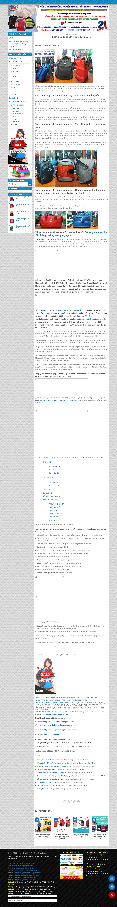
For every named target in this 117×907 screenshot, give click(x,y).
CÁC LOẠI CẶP (14, 81)
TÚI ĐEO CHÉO (15, 108)
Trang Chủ (11, 2)
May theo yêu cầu (30, 2)
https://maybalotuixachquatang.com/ (58, 725)
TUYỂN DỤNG (82, 2)
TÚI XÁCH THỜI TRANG (17, 101)
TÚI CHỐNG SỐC (16, 114)
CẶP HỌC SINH (15, 90)
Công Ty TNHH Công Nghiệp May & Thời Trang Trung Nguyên (67, 698)
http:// (58, 722)
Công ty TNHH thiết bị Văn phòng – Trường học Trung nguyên (56, 400)
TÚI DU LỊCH (13, 98)
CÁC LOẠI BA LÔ (14, 65)
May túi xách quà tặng (16, 49)
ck (92, 766)
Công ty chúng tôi (71, 331)
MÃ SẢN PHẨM (72, 2)
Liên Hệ (89, 2)
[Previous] (34, 830)
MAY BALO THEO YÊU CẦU (70, 310)
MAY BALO (46, 702)
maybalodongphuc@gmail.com (55, 714)
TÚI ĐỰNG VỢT (15, 116)
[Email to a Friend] (71, 801)
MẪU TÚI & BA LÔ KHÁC (17, 105)
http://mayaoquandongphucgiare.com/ (60, 730)
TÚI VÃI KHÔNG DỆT (17, 111)
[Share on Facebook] (64, 801)
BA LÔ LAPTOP (15, 71)
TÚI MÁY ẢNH (15, 119)
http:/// (57, 739)
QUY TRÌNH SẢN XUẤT (44, 2)
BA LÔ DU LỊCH (15, 68)
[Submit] (30, 184)
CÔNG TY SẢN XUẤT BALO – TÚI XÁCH (53, 700)
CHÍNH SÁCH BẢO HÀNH (59, 2)
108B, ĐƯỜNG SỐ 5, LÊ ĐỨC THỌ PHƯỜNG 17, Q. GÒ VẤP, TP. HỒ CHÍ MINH (75, 712)
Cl (90, 766)
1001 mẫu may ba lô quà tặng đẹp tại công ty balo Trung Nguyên (18, 44)
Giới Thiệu (19, 2)
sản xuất (94, 457)
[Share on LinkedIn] (78, 801)
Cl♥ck (85, 760)
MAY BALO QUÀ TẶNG (61, 702)
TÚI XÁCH (75, 702)
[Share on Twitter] (68, 801)
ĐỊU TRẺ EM (14, 124)
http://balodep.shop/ (52, 734)
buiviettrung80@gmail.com (89, 319)
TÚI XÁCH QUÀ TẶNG (16, 61)
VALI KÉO (12, 94)
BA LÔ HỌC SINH (16, 74)
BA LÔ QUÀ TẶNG (15, 58)
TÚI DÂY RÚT (15, 122)
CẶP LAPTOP (15, 87)
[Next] (108, 830)
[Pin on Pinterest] (74, 801)
